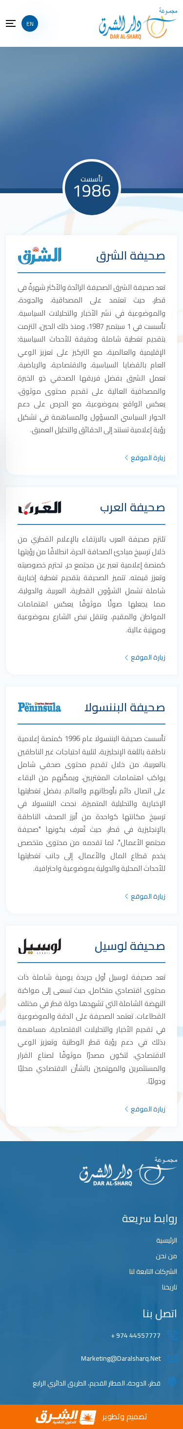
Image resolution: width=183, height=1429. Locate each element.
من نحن (166, 1256)
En (30, 23)
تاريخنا (169, 1287)
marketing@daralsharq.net (121, 1358)
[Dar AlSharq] (138, 23)
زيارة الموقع (148, 457)
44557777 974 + (136, 1335)
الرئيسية (166, 1240)
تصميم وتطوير (124, 1416)
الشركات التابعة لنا (153, 1272)
